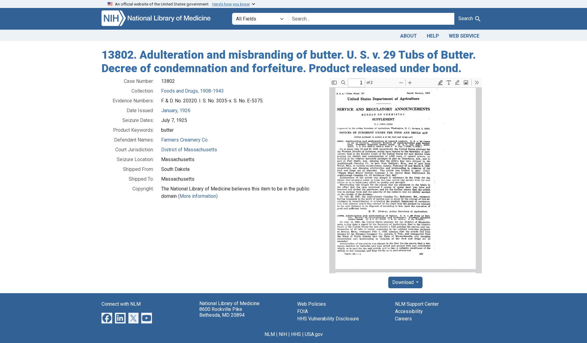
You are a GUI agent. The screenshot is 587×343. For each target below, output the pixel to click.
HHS (296, 334)
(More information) (198, 196)
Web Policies (311, 304)
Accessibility (409, 311)
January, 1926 (175, 110)
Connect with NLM (121, 304)
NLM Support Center (417, 304)
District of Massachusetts (189, 150)
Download (403, 282)
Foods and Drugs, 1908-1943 (192, 91)
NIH (283, 334)
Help (433, 36)
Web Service (464, 36)
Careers (403, 319)
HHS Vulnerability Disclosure (328, 319)
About (408, 36)
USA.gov (314, 334)
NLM (269, 334)
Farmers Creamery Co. (185, 140)
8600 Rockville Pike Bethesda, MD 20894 (222, 312)
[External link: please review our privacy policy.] (107, 318)
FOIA (302, 311)
